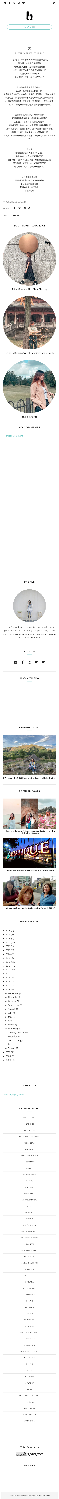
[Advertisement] (29, 475)
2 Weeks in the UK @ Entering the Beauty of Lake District (29, 778)
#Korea (29, 1219)
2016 (8, 970)
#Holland (29, 1187)
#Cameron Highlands (29, 1137)
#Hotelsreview (29, 1200)
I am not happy (15, 1040)
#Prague (29, 1326)
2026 (8, 930)
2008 (8, 1060)
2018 (8, 962)
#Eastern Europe (29, 1156)
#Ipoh (29, 1206)
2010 (8, 1052)
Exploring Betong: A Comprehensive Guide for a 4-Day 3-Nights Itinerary (30, 832)
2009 (8, 1056)
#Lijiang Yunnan (29, 1263)
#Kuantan (29, 1244)
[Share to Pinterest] (25, 208)
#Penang (29, 1307)
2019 (8, 958)
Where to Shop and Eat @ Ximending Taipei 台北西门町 (30, 908)
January (12, 1048)
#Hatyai (29, 1181)
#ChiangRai (29, 1143)
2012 (8, 985)
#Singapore (29, 1358)
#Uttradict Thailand (29, 1396)
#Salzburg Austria (29, 1332)
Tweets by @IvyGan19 (13, 1094)
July (10, 1013)
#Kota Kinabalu (29, 1231)
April (10, 1021)
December (13, 993)
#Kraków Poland (29, 1238)
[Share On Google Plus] (30, 208)
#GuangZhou (29, 1175)
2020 (8, 954)
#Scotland (29, 1345)
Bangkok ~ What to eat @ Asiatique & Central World (30, 871)
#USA (29, 1389)
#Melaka (29, 1282)
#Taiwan (29, 1377)
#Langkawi (29, 1257)
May (10, 1017)
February (12, 1028)
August (11, 1009)
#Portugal (29, 1320)
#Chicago (29, 1149)
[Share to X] (19, 208)
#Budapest (29, 1130)
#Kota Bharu (29, 1225)
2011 (8, 989)
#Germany (30, 1162)
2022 (8, 946)
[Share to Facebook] (14, 208)
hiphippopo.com (23, 1496)
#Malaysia (30, 1276)
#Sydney (29, 1370)
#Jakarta (29, 1212)
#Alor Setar (29, 1118)
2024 (8, 938)
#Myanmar (29, 1295)
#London (29, 1269)
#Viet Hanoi (29, 1408)
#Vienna (30, 1402)
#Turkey (29, 1383)
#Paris (29, 1301)
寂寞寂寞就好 (13, 1036)
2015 (8, 973)
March (11, 1024)
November (13, 997)
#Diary (17, 215)
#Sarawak (29, 1339)
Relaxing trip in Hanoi (18, 1032)
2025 (8, 934)
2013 (8, 981)
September (13, 1005)
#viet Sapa (29, 1421)
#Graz (29, 1168)
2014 (8, 977)
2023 (8, 942)
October (12, 1001)
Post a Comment (14, 436)
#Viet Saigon (29, 1415)
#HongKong (29, 1193)
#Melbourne (29, 1288)
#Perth (29, 1314)
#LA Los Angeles (29, 1250)
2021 (8, 950)
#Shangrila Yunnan (30, 1351)
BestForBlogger (44, 1496)
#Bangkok (29, 1124)
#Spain (29, 1364)
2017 (8, 966)
